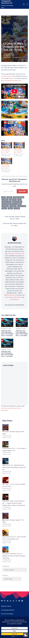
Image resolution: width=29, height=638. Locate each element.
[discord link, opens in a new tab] (7, 601)
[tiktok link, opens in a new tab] (10, 601)
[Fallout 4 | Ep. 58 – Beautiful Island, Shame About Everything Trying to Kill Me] (5, 461)
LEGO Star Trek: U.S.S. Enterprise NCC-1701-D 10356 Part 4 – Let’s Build (7, 354)
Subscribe (22, 191)
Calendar (5, 199)
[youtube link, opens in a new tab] (1, 601)
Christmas (13, 199)
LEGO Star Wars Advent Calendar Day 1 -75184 (5, 150)
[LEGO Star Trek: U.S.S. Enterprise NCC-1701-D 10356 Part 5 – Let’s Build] (22, 322)
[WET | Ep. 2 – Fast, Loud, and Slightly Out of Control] (5, 480)
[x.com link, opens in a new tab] (16, 601)
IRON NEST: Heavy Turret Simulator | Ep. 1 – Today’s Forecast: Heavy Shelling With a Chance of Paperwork (13, 503)
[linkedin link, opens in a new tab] (22, 601)
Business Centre (6, 606)
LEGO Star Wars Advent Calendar (11, 203)
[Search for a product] (23, 4)
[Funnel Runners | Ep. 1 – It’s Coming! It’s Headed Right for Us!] (5, 444)
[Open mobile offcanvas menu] (27, 4)
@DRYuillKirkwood (10, 295)
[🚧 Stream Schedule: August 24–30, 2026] (5, 427)
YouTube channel (6, 76)
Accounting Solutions (7, 610)
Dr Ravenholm (9, 297)
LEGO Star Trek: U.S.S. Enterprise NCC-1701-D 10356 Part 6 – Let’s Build (7, 333)
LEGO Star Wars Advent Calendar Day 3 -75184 (5, 166)
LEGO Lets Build (6, 201)
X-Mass (4, 208)
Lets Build (5, 206)
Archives (5, 575)
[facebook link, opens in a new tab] (19, 601)
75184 (3, 197)
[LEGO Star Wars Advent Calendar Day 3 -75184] (6, 161)
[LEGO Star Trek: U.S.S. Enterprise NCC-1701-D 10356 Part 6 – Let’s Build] (7, 322)
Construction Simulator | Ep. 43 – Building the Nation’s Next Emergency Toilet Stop (13, 556)
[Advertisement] (14, 30)
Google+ (18, 297)
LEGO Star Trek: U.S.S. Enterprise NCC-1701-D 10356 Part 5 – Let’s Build (22, 333)
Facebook (12, 78)
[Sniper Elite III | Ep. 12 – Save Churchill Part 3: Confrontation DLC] (5, 533)
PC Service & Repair (7, 614)
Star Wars (13, 206)
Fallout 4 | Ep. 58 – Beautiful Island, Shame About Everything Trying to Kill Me (14, 467)
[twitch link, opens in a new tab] (4, 601)
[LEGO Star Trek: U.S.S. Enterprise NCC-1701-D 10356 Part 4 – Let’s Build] (7, 343)
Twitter (3, 78)
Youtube (16, 208)
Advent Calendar (18, 197)
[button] (25, 634)
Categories (5, 566)
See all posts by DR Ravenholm (14, 305)
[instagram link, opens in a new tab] (13, 601)
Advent (9, 197)
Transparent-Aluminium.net (6, 2)
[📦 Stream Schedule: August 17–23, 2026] (5, 516)
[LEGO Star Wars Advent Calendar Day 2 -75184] (19, 145)
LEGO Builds (7, 57)
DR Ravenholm (9, 54)
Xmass (10, 208)
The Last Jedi (21, 206)
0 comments (16, 57)
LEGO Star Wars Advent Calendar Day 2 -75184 (18, 150)
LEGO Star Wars (17, 201)
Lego (19, 199)
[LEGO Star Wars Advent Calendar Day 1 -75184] (6, 145)
